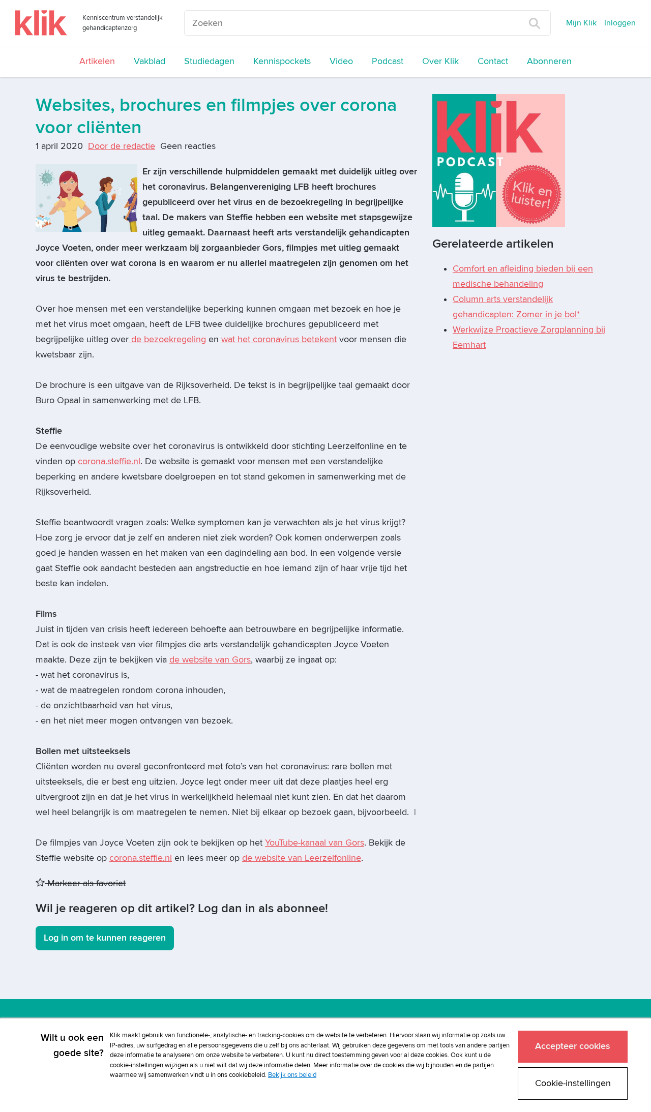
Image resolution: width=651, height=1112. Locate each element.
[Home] (41, 23)
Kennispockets (282, 61)
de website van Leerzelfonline (301, 858)
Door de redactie (121, 146)
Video (341, 61)
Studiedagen (209, 61)
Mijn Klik (581, 23)
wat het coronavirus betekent (279, 339)
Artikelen (97, 61)
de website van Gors (210, 659)
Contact (493, 61)
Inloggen (620, 23)
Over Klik (440, 61)
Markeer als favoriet (85, 883)
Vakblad (149, 61)
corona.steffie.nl (109, 461)
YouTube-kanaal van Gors (314, 842)
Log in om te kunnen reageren (105, 938)
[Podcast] (498, 160)
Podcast (387, 61)
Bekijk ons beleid (292, 1075)
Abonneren (549, 61)
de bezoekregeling (167, 339)
